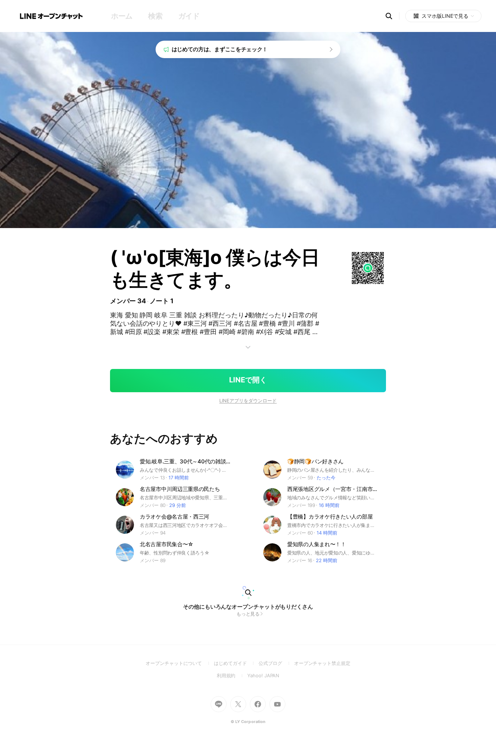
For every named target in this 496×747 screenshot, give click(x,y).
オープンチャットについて (180, 663)
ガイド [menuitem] (189, 16)
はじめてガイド (236, 663)
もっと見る (248, 614)
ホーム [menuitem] (122, 16)
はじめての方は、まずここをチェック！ (220, 49)
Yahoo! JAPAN (263, 675)
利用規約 (232, 675)
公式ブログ (276, 663)
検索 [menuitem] (155, 16)
